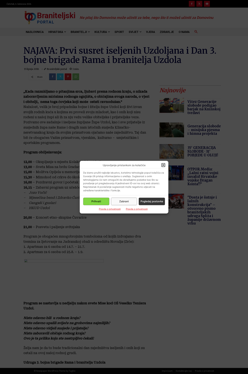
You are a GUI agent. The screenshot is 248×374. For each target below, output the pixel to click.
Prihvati (96, 201)
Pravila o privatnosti (110, 208)
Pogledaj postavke (152, 201)
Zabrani (124, 201)
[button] (163, 165)
